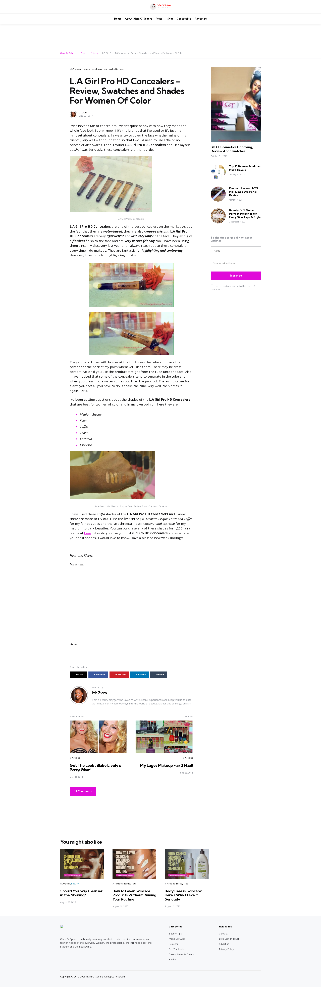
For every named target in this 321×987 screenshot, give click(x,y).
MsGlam (82, 112)
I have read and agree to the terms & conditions (233, 287)
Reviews (120, 68)
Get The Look (176, 949)
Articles (76, 68)
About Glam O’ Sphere (138, 18)
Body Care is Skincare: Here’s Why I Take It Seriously (183, 895)
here (87, 533)
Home (118, 18)
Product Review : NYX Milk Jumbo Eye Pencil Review (243, 192)
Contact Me (184, 18)
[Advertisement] (160, 35)
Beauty (75, 883)
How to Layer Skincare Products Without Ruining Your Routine (134, 895)
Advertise (201, 18)
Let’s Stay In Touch (229, 938)
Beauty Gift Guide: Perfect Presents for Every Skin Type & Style (245, 213)
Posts (159, 18)
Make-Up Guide (105, 68)
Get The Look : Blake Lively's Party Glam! (95, 767)
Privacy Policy (226, 949)
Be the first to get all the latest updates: (231, 239)
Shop (170, 18)
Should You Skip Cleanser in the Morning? (81, 893)
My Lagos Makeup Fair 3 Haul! (166, 765)
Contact (223, 933)
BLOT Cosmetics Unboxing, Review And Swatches (232, 149)
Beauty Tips (88, 68)
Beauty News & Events (181, 954)
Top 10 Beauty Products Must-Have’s (245, 168)
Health (172, 959)
